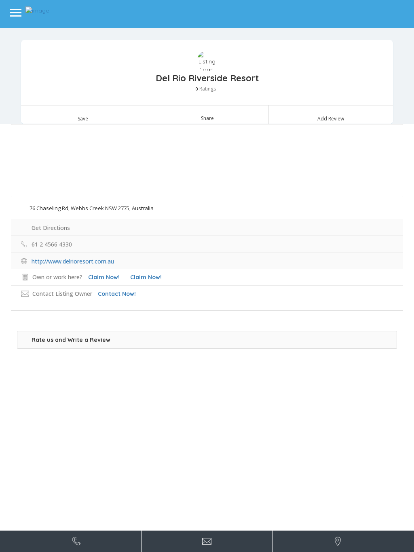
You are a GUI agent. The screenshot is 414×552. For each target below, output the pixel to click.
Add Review (330, 118)
